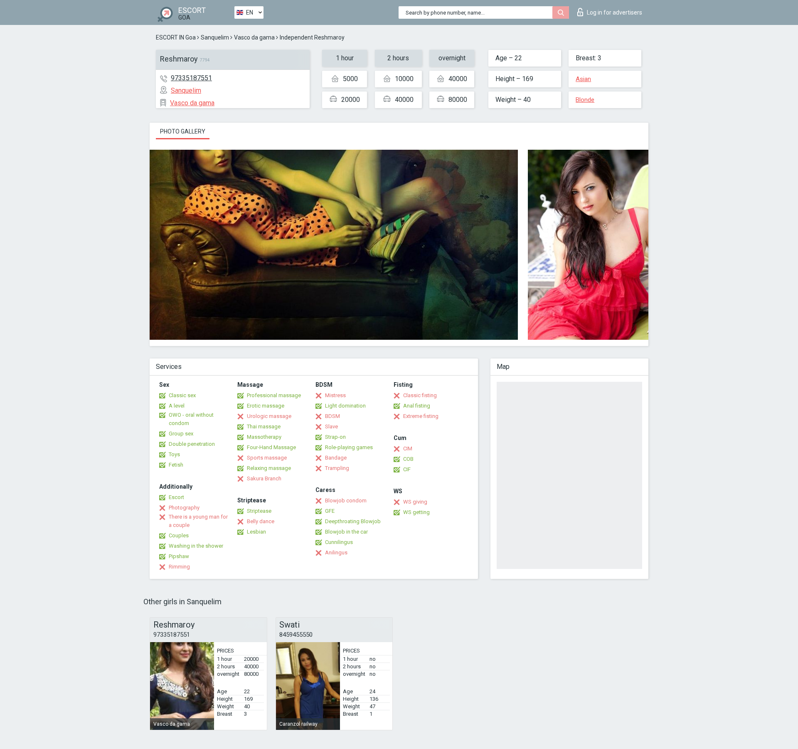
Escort (176, 497)
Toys (174, 454)
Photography (184, 507)
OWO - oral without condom (191, 419)
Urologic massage (269, 416)
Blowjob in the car (346, 532)
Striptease (259, 511)
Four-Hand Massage (271, 447)
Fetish (176, 465)
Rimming (179, 567)
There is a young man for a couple (198, 521)
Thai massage (264, 426)
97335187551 (191, 78)
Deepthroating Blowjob (353, 521)
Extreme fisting (420, 416)
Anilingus (336, 552)
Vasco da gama (254, 37)
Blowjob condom (346, 500)
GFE (330, 511)
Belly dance (260, 521)
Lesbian (256, 532)
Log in (614, 12)
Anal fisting (416, 406)
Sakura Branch (264, 478)
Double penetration (192, 444)
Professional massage (274, 395)
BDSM (332, 416)
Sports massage (267, 458)
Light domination (345, 406)
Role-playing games (349, 447)
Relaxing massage (269, 468)
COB (408, 459)
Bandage (336, 458)
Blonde (585, 100)
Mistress (335, 395)
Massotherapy (264, 437)
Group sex (181, 433)
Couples (179, 535)
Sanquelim (215, 37)
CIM (407, 448)
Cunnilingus (339, 542)
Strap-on (335, 437)
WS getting (416, 512)
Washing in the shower (196, 546)
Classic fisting (420, 395)
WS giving (415, 502)
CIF (407, 469)
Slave (331, 426)
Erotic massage (265, 406)
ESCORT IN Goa (176, 37)
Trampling (337, 468)
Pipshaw (179, 556)
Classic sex (182, 395)
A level (177, 406)
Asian (583, 79)
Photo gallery (182, 131)
